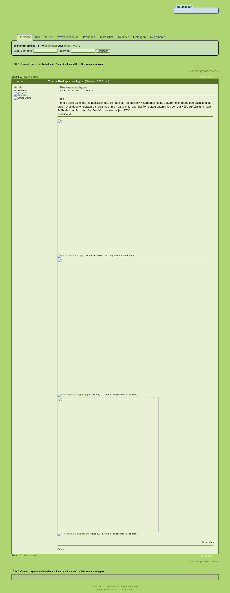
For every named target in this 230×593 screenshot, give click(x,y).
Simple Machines (129, 586)
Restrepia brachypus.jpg (75, 394)
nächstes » (212, 71)
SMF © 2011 (112, 586)
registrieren (71, 45)
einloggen (50, 45)
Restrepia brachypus (73, 87)
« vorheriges (197, 71)
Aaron (130, 589)
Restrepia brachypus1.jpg (75, 533)
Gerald (18, 87)
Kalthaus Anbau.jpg (72, 255)
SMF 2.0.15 (98, 586)
